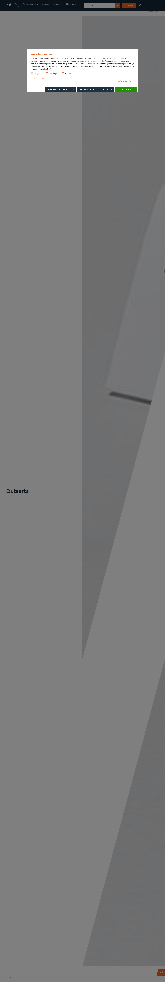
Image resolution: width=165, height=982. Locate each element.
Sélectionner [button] (125, 89)
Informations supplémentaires (94, 89)
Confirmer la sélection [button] (58, 89)
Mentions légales (37, 78)
